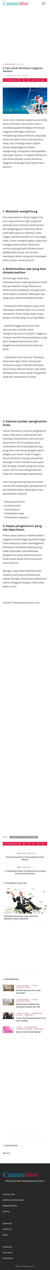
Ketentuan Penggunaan (13, 1200)
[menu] (43, 3)
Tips (21, 64)
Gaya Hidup (23, 985)
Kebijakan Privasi (10, 1206)
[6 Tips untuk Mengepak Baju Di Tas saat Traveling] (8, 1015)
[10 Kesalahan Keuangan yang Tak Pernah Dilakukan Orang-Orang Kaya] (25, 900)
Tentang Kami (9, 1194)
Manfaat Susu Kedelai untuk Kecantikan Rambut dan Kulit (28, 1005)
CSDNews (11, 75)
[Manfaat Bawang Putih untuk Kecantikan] (8, 987)
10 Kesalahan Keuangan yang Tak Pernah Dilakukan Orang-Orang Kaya (20, 917)
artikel (6, 252)
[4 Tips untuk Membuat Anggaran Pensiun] (25, 100)
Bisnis (5, 1235)
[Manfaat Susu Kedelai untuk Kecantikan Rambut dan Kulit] (8, 1001)
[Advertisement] (25, 33)
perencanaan (29, 837)
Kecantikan (24, 987)
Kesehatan (31, 1027)
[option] (25, 904)
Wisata (29, 1015)
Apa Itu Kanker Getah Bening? (28, 1032)
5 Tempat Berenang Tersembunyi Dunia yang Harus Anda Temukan (25, 872)
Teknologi (7, 1229)
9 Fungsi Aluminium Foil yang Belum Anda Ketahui (25, 858)
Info (35, 985)
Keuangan (9, 64)
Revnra (6, 1153)
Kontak (6, 1211)
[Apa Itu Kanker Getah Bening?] (8, 1029)
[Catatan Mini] (15, 3)
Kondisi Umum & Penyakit (31, 1029)
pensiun (15, 837)
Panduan (37, 1013)
